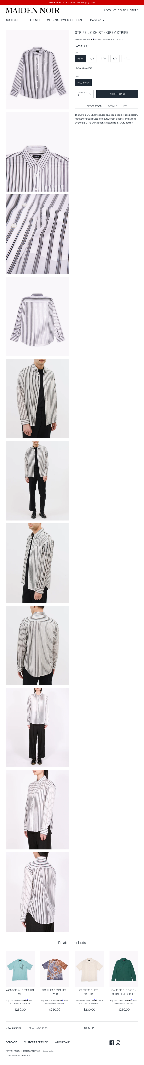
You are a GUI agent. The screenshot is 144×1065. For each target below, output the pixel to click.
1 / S (92, 58)
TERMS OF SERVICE (31, 1051)
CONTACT (11, 1042)
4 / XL (127, 58)
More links (96, 20)
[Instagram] (118, 1043)
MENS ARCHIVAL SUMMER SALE (65, 20)
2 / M (103, 58)
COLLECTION (13, 20)
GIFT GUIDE (34, 20)
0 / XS (80, 58)
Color (77, 77)
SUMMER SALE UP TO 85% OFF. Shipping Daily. (72, 2)
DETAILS (112, 106)
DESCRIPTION (94, 106)
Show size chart (83, 68)
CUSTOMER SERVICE (36, 1042)
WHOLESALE (62, 1042)
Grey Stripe (83, 82)
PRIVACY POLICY (13, 1051)
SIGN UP (89, 1028)
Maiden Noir (25, 1055)
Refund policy (48, 1051)
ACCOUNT (110, 10)
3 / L (115, 58)
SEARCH (123, 10)
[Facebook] (112, 1043)
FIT (125, 106)
